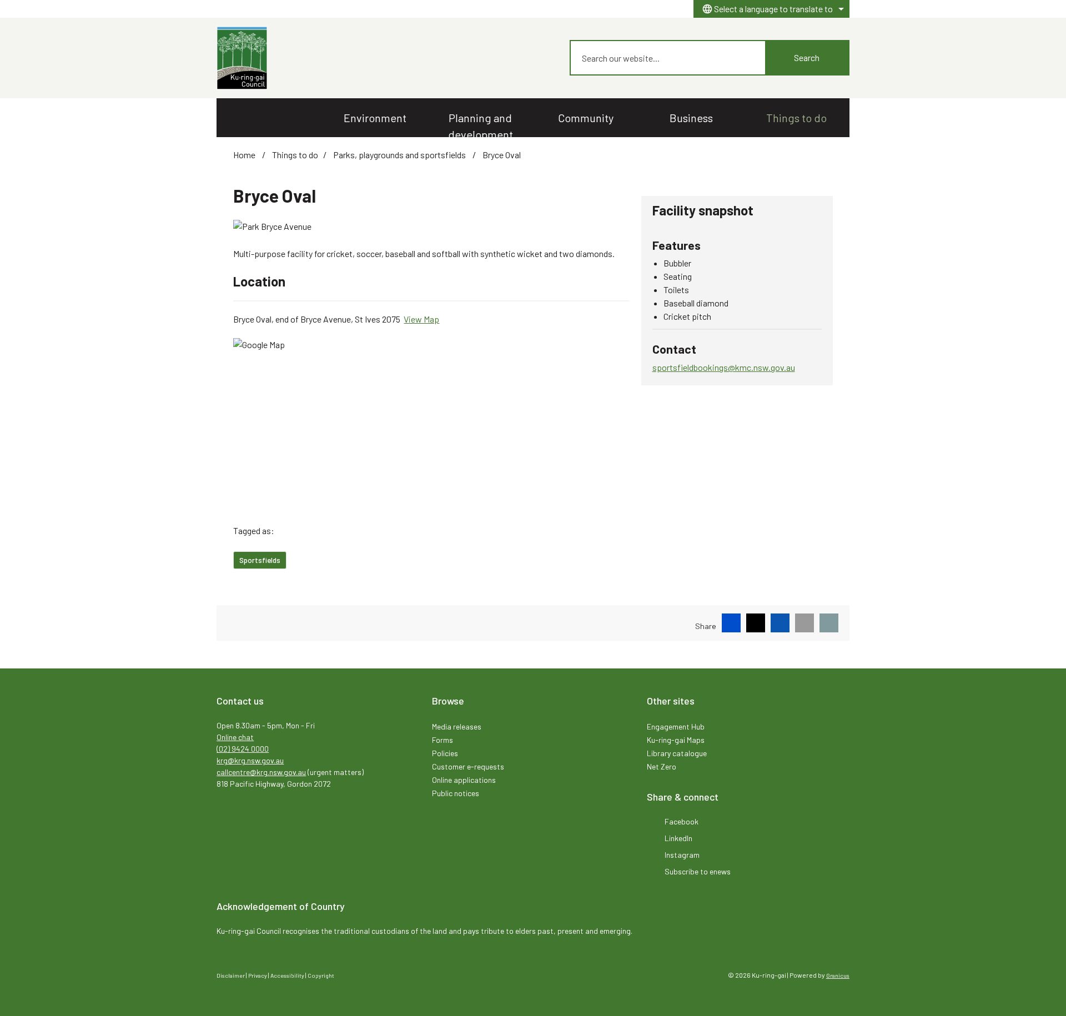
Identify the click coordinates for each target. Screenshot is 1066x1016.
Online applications (464, 779)
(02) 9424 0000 (243, 748)
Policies (445, 753)
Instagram (682, 854)
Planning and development (480, 124)
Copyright (321, 975)
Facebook (681, 821)
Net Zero (661, 766)
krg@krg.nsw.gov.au (250, 760)
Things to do (796, 117)
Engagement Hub (676, 726)
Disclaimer (231, 975)
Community (586, 117)
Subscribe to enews (698, 871)
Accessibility (287, 975)
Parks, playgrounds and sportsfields (400, 154)
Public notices (455, 793)
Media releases (456, 726)
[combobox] (771, 9)
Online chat (235, 737)
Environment (375, 117)
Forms (442, 740)
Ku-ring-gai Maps (676, 740)
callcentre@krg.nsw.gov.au (261, 772)
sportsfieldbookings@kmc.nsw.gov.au (723, 367)
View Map (421, 319)
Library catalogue (677, 753)
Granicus (837, 975)
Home (244, 154)
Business (691, 117)
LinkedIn (678, 838)
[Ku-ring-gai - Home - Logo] (242, 58)
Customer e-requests (468, 766)
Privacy (257, 975)
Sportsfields (259, 560)
